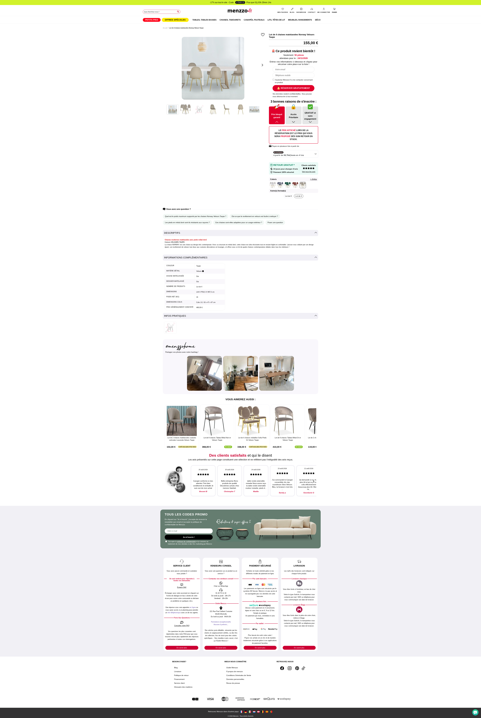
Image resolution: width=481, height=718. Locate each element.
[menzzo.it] (250, 711)
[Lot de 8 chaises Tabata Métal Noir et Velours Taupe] (217, 421)
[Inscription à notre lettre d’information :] (189, 531)
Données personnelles (235, 679)
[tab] (240, 233)
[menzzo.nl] (254, 711)
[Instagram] (289, 668)
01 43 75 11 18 (221, 593)
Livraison (177, 671)
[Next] (262, 65)
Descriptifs (172, 233)
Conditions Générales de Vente (238, 675)
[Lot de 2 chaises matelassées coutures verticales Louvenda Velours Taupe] (181, 421)
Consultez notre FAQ (181, 626)
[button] (263, 34)
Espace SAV (181, 587)
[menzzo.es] (267, 711)
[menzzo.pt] (271, 711)
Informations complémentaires (185, 257)
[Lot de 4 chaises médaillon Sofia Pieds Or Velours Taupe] (252, 421)
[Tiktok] (303, 668)
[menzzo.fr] (241, 711)
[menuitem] (152, 20)
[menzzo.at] (258, 711)
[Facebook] (282, 668)
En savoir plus (182, 648)
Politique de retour (181, 675)
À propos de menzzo (234, 671)
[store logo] (240, 11)
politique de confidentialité (186, 541)
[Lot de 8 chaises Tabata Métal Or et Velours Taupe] (287, 421)
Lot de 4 (298, 196)
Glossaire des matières (183, 687)
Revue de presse (233, 683)
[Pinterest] (297, 668)
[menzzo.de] (246, 711)
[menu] (240, 20)
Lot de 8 (288, 196)
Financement (179, 679)
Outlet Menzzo (232, 668)
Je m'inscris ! (189, 537)
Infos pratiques (175, 316)
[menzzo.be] (263, 711)
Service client (179, 683)
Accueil (165, 28)
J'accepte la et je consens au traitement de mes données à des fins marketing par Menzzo (190, 543)
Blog (176, 668)
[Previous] (168, 425)
